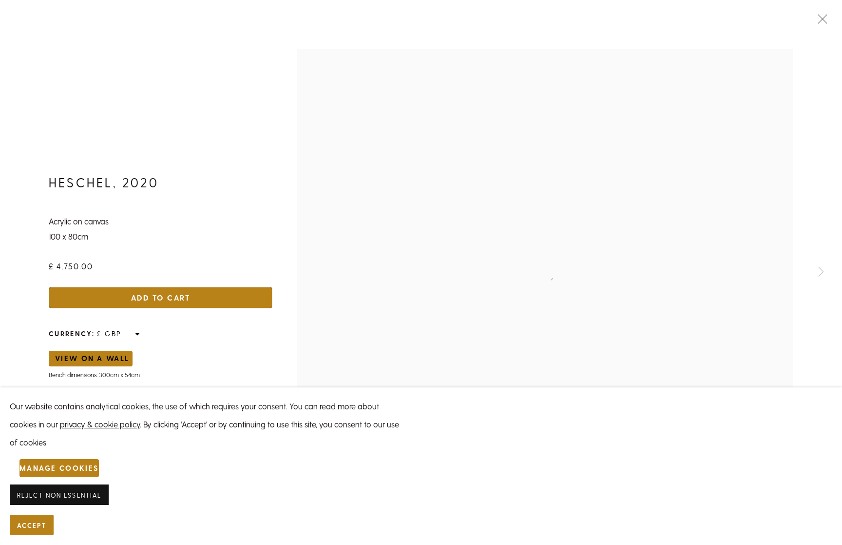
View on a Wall (92, 358)
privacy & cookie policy (100, 424)
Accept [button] (31, 525)
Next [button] (821, 273)
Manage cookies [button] (59, 468)
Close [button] (820, 22)
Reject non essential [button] (59, 495)
